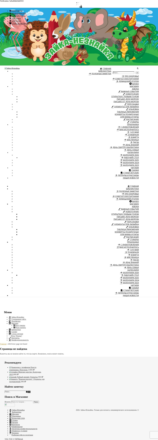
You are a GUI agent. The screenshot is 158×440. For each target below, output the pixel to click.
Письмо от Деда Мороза (126, 101)
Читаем (135, 167)
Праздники (133, 124)
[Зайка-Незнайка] (12, 68)
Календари (133, 152)
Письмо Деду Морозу (128, 99)
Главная (3, 344)
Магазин (134, 86)
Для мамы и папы (129, 117)
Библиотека (104, 71)
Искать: (8, 402)
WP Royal (19, 439)
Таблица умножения (128, 112)
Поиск (36, 402)
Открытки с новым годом (125, 96)
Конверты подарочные (127, 114)
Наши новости (131, 178)
